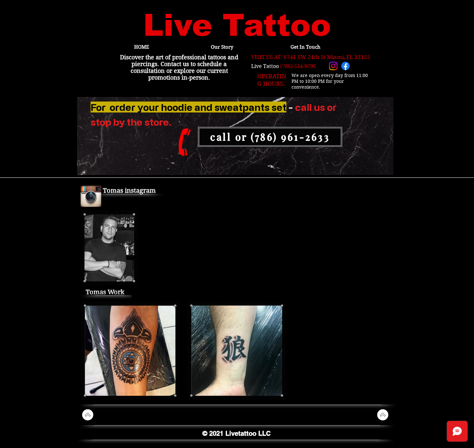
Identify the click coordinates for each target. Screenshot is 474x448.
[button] (130, 351)
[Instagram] (333, 66)
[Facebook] (345, 66)
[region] (235, 136)
